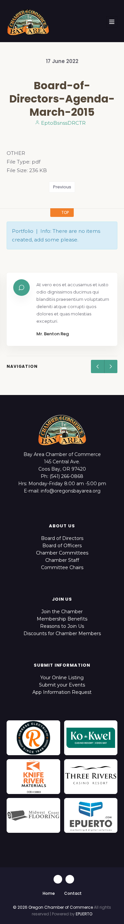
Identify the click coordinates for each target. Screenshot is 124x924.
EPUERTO (84, 914)
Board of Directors (62, 538)
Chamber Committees (62, 553)
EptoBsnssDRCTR (63, 123)
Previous (62, 187)
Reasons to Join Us (62, 626)
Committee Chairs (62, 567)
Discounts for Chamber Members (62, 633)
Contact (73, 893)
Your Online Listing (62, 678)
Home (49, 893)
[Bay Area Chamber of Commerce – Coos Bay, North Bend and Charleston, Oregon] (28, 21)
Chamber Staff (62, 560)
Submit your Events (62, 685)
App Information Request (62, 692)
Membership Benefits (62, 619)
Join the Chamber (62, 612)
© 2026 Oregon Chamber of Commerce (53, 907)
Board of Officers (62, 546)
